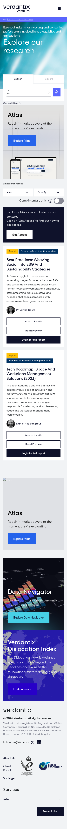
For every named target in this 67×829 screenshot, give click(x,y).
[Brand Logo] (16, 8)
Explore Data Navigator (28, 617)
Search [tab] (18, 78)
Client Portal (7, 768)
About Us (9, 758)
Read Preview (33, 330)
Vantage (8, 778)
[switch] (59, 201)
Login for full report (33, 339)
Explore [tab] (49, 78)
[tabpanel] (33, 92)
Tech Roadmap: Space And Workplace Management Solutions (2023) (31, 374)
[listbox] (49, 192)
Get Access (19, 234)
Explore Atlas (21, 140)
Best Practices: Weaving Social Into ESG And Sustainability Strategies (29, 264)
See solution (50, 811)
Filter (10, 192)
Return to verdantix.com (20, 19)
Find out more (22, 689)
